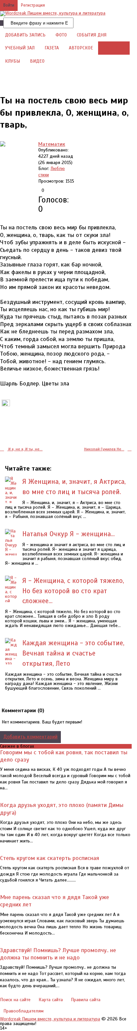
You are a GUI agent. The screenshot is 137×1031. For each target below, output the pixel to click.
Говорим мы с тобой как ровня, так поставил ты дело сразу (63, 756)
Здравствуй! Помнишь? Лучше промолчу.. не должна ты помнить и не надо (58, 953)
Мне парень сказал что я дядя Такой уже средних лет (54, 900)
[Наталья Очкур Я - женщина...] (11, 545)
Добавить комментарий (30, 737)
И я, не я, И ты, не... (25, 449)
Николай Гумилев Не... (104, 449)
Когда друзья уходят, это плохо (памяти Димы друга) (61, 808)
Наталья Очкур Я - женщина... (68, 534)
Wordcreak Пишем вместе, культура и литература (50, 1019)
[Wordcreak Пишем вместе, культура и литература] (52, 13)
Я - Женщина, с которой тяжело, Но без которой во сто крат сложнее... (73, 590)
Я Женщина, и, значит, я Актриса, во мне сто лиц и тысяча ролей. (74, 486)
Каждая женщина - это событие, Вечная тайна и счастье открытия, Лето (73, 653)
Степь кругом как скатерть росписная (49, 858)
